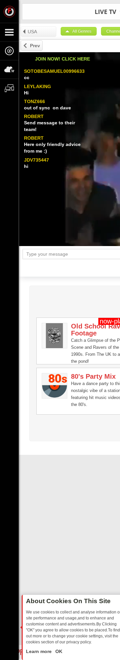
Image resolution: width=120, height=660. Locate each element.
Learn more (39, 651)
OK (58, 651)
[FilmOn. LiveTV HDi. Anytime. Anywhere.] (9, 11)
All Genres (81, 31)
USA (32, 31)
